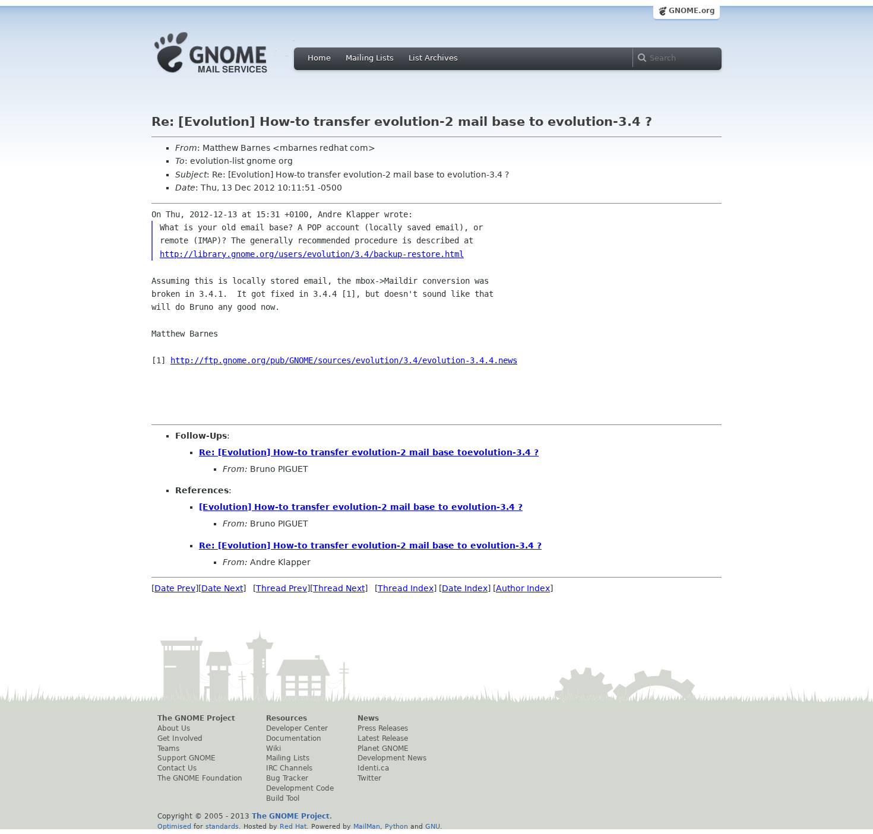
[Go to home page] (228, 76)
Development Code (300, 788)
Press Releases (383, 728)
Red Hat (293, 826)
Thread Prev (281, 588)
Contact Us (177, 768)
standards (222, 826)
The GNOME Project (196, 718)
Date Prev (174, 588)
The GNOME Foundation (199, 778)
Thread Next (339, 588)
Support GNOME (186, 758)
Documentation (293, 738)
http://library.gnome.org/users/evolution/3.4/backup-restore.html (312, 254)
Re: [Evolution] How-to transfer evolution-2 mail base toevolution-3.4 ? (369, 452)
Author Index (523, 588)
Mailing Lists (370, 57)
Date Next (222, 588)
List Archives (433, 57)
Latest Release (383, 738)
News (368, 718)
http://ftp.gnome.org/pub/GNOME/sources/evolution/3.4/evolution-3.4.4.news (343, 360)
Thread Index (406, 588)
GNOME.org (692, 11)
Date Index (465, 588)
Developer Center (297, 728)
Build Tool (282, 798)
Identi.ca (373, 768)
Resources (286, 718)
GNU (432, 826)
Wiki (273, 748)
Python (396, 826)
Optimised (174, 826)
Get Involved (180, 738)
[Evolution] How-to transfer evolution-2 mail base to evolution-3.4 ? (361, 507)
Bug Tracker (287, 778)
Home (319, 57)
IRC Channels (289, 768)
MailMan (366, 826)
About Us (173, 728)
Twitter (369, 778)
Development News (392, 758)
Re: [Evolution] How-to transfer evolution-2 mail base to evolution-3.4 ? (370, 545)
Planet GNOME (383, 748)
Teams (168, 748)
